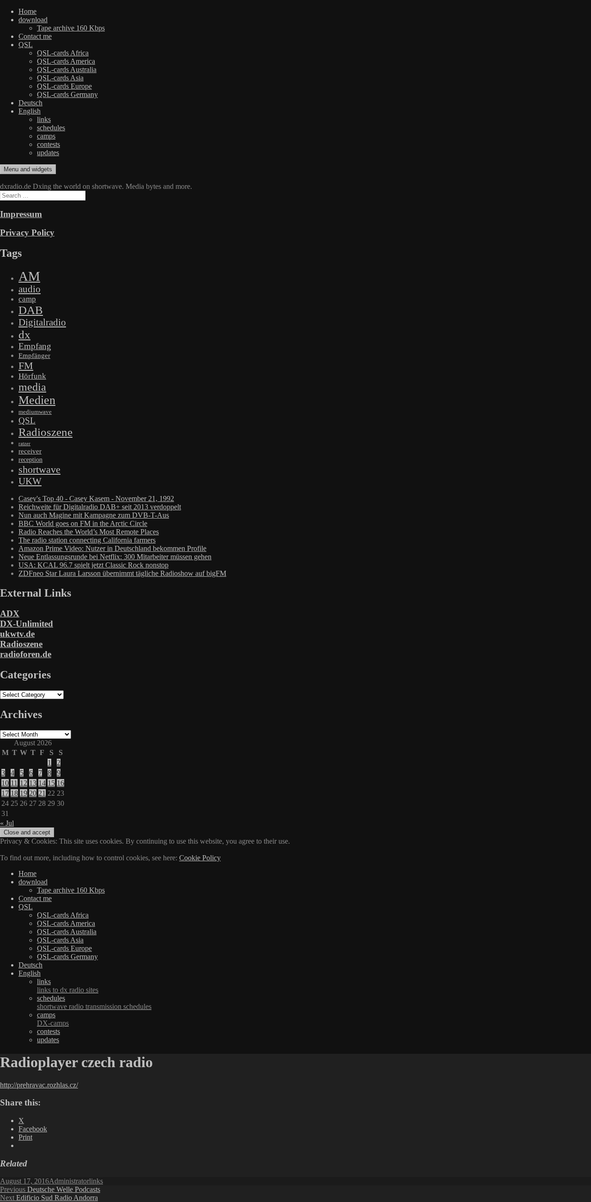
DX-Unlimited (26, 623)
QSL (25, 44)
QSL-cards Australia (66, 69)
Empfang (34, 346)
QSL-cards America (66, 61)
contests (48, 144)
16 (60, 783)
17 (5, 793)
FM (25, 365)
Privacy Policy (27, 232)
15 (51, 783)
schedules (51, 128)
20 (32, 793)
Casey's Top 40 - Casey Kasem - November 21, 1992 (96, 498)
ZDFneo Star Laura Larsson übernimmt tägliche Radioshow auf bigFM (122, 573)
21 (42, 793)
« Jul (7, 823)
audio (29, 289)
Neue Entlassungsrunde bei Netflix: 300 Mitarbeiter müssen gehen (114, 557)
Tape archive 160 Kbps (71, 28)
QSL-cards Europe (64, 86)
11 (14, 783)
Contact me (35, 36)
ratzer (24, 443)
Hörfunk (32, 376)
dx (24, 334)
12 (23, 783)
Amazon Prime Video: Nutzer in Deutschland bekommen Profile (112, 548)
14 (42, 783)
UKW (30, 481)
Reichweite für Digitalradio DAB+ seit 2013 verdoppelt (99, 507)
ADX (9, 613)
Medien (36, 400)
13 (32, 783)
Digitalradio (42, 322)
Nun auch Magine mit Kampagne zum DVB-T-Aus (93, 515)
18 (14, 793)
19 (23, 793)
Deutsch (30, 103)
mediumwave (35, 411)
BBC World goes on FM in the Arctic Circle (82, 523)
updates (48, 153)
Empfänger (34, 355)
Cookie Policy (200, 858)
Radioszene (45, 432)
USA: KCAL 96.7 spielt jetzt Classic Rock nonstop (93, 565)
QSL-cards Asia (60, 78)
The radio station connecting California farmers (87, 540)
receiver (30, 451)
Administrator (69, 1181)
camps (46, 136)
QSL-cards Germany (67, 94)
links (44, 119)
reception (30, 459)
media (32, 387)
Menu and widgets (28, 169)
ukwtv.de (17, 634)
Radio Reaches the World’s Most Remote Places (88, 532)
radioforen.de (25, 654)
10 (5, 783)
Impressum (21, 214)
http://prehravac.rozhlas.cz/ (39, 1085)
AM (29, 276)
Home (27, 11)
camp (27, 299)
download (33, 20)
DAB (30, 310)
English (29, 111)
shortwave (39, 469)
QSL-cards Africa (63, 53)
